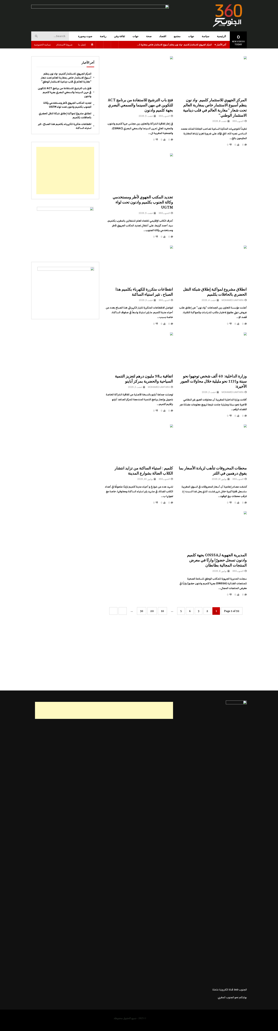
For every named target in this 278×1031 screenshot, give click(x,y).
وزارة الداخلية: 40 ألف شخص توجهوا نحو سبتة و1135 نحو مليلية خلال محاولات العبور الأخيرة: (213, 381)
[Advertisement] (213, 181)
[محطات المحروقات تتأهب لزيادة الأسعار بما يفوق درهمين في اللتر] (213, 443)
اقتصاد (162, 36)
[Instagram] (99, 44)
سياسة (205, 36)
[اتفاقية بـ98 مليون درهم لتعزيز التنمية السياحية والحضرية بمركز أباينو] (139, 351)
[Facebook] (115, 44)
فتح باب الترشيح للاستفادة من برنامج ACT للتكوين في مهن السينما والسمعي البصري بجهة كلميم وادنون (140, 105)
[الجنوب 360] (228, 15)
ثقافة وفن (119, 36)
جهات (191, 36)
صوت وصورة (85, 36)
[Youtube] (107, 44)
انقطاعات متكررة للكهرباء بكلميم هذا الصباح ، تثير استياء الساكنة (64, 126)
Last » (113, 611)
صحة (149, 36)
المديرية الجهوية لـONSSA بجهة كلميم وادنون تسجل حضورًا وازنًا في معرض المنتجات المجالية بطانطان (217, 560)
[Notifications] (92, 44)
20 (152, 611)
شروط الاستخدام (64, 44)
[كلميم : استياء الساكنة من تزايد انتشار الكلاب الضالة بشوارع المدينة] (139, 443)
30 (141, 611)
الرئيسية (221, 36)
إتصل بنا (81, 44)
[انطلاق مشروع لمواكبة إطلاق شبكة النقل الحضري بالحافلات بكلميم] (213, 264)
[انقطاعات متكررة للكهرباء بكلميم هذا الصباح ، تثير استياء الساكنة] (139, 264)
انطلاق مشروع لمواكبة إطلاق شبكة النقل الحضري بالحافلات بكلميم (65, 115)
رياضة (103, 36)
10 (162, 611)
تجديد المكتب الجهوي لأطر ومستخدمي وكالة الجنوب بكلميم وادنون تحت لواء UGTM (143, 202)
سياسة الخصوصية (42, 44)
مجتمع (177, 36)
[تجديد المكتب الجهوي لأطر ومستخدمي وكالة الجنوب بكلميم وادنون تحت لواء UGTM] (139, 172)
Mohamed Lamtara (233, 300)
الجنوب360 (238, 121)
